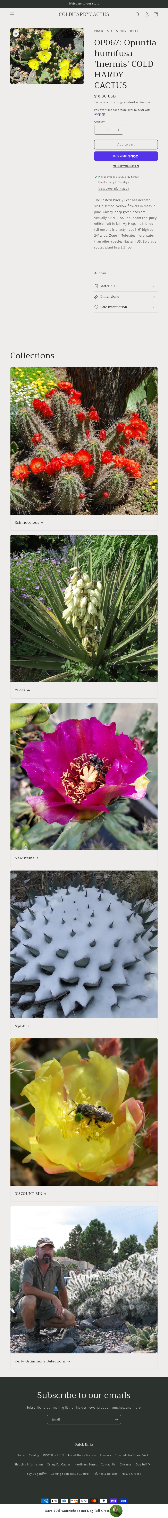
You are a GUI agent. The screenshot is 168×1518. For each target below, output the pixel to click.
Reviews (105, 1455)
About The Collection (82, 1455)
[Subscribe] (116, 1419)
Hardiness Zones (86, 1464)
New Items (24, 858)
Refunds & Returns (105, 1474)
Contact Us (108, 1464)
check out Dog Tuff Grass (77, 1511)
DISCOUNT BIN (28, 1193)
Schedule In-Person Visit (131, 1455)
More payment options (126, 166)
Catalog (34, 1455)
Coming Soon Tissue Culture (70, 1474)
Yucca (20, 690)
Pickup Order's (131, 1474)
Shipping (116, 102)
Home (21, 1455)
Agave (20, 1025)
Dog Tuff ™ (143, 1464)
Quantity (99, 121)
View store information (113, 188)
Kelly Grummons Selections (40, 1361)
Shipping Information (28, 1464)
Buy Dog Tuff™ (37, 1474)
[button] (12, 14)
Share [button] (103, 273)
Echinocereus (27, 522)
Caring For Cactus (58, 1464)
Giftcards (126, 1464)
